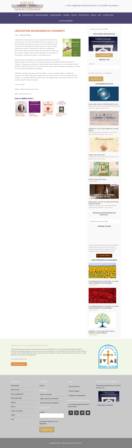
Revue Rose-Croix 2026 (97, 179)
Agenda (13, 402)
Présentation (15, 385)
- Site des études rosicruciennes (49, 403)
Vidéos (13, 415)
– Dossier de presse (74, 386)
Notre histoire (15, 390)
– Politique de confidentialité (76, 395)
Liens (12, 419)
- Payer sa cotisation (45, 394)
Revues (13, 406)
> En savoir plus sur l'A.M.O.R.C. (19, 359)
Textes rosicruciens (17, 411)
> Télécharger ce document (104, 405)
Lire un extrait (20, 84)
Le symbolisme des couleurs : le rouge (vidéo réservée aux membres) (104, 307)
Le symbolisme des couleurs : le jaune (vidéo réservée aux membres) (103, 282)
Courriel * (91, 64)
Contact (41, 385)
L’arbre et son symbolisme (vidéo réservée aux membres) (102, 332)
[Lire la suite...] (105, 108)
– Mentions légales (73, 391)
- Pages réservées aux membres (49, 398)
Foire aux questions (97, 155)
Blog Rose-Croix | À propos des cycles (103, 104)
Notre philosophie (16, 398)
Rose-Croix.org (27, 6)
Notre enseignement (17, 394)
